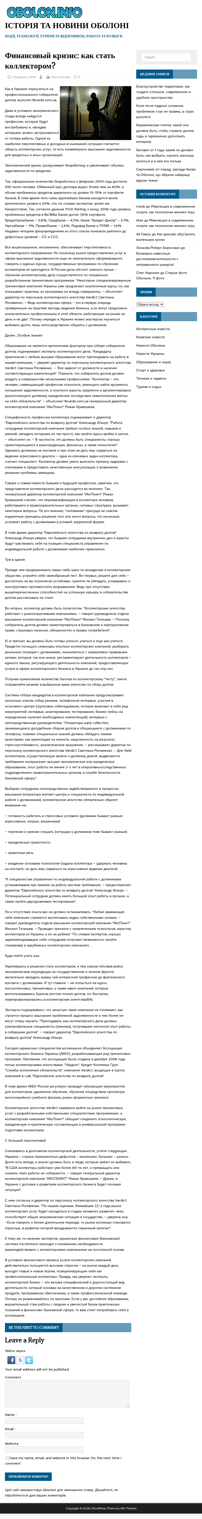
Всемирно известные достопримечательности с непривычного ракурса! (157, 259)
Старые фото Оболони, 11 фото (161, 275)
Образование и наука (153, 362)
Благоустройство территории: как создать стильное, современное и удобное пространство (163, 92)
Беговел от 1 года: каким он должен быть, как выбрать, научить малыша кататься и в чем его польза (165, 155)
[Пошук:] (166, 57)
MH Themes (128, 1508)
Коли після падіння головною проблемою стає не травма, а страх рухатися (165, 111)
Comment (13, 1377)
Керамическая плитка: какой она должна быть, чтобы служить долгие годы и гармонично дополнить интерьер (165, 133)
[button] (11, 1361)
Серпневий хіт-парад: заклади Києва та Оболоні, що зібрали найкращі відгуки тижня (166, 175)
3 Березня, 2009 (24, 77)
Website (11, 1443)
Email (10, 1429)
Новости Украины (150, 353)
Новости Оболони (150, 345)
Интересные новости (153, 329)
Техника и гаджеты (151, 378)
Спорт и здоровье (150, 370)
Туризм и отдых (148, 386)
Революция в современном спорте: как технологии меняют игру (165, 209)
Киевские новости (150, 337)
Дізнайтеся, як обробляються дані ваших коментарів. (61, 1492)
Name (10, 1414)
